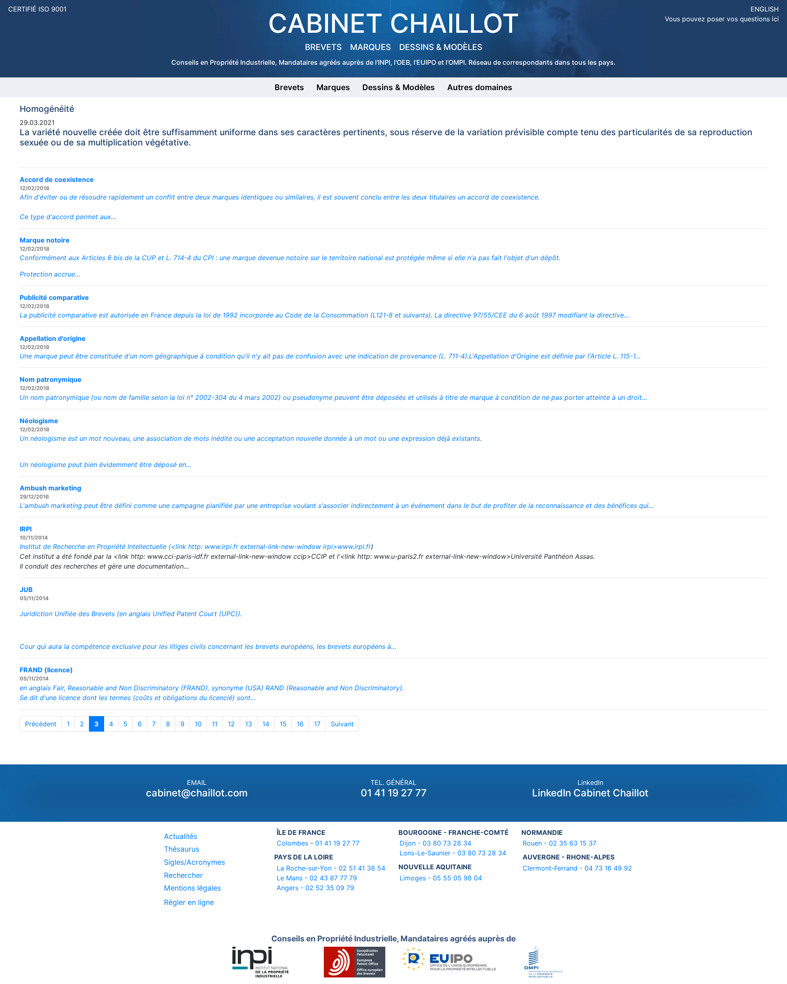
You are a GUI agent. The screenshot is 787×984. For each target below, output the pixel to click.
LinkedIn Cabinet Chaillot (590, 793)
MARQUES (370, 47)
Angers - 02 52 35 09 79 (315, 888)
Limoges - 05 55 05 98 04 (441, 878)
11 (215, 724)
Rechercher (183, 875)
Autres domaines (479, 87)
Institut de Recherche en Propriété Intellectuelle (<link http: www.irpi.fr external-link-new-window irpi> (178, 546)
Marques (333, 87)
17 (317, 724)
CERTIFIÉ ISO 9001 (37, 9)
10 (198, 724)
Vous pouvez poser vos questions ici (722, 19)
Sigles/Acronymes (194, 862)
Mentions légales (192, 888)
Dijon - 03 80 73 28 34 (435, 843)
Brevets (289, 87)
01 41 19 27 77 (394, 793)
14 (265, 724)
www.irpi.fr (354, 546)
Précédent (41, 724)
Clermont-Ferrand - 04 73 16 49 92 (577, 868)
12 (231, 724)
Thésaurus (181, 849)
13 (248, 724)
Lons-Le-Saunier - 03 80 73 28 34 (453, 853)
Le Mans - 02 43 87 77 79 (317, 878)
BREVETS (323, 47)
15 (283, 724)
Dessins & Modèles (398, 87)
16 (300, 724)
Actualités (180, 836)
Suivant (342, 724)
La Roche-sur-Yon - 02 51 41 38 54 (331, 868)
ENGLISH (765, 9)
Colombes (292, 843)
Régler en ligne (189, 902)
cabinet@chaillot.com (197, 793)
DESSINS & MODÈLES (440, 47)
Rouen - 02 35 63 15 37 (559, 843)
